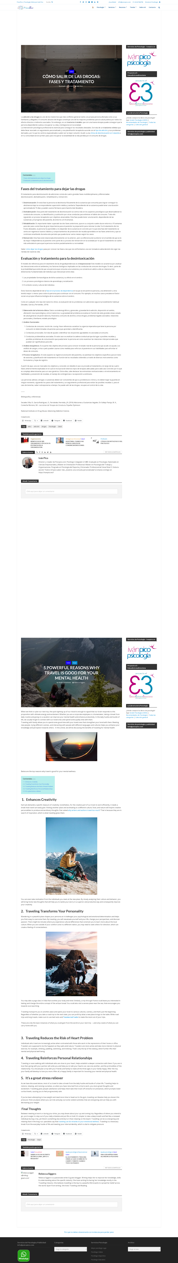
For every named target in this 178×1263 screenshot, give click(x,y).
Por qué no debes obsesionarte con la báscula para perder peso (89, 1232)
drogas (44, 426)
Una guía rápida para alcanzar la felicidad (109, 1155)
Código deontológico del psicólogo (111, 442)
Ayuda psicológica (72, 1152)
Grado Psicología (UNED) (139, 120)
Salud (71, 72)
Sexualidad (38, 1152)
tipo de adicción (102, 130)
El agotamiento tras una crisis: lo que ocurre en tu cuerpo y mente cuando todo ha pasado (76, 1160)
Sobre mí (142, 7)
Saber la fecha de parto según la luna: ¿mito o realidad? (40, 1156)
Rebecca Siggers (79, 682)
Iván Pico (80, 86)
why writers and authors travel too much (84, 810)
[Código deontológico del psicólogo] (95, 440)
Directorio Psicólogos (151, 2)
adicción (36, 426)
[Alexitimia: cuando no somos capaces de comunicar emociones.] (60, 440)
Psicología (100, 7)
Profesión (104, 439)
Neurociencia (82, 1152)
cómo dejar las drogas (34, 249)
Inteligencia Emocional (73, 439)
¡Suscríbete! (112, 2)
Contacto (152, 7)
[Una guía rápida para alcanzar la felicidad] (95, 1153)
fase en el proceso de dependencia (59, 291)
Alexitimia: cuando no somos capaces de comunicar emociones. (75, 443)
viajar (39, 1140)
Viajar (75, 663)
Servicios (111, 7)
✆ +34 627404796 (138, 2)
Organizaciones (36, 439)
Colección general (141, 125)
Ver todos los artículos (112, 452)
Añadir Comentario (67, 86)
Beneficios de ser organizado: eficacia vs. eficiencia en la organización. (41, 444)
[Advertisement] (89, 29)
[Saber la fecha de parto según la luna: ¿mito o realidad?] (25, 1153)
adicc (29, 426)
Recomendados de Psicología (136, 122)
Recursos (122, 7)
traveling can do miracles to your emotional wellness (79, 1121)
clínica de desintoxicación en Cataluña (105, 133)
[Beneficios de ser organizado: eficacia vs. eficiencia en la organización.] (25, 440)
